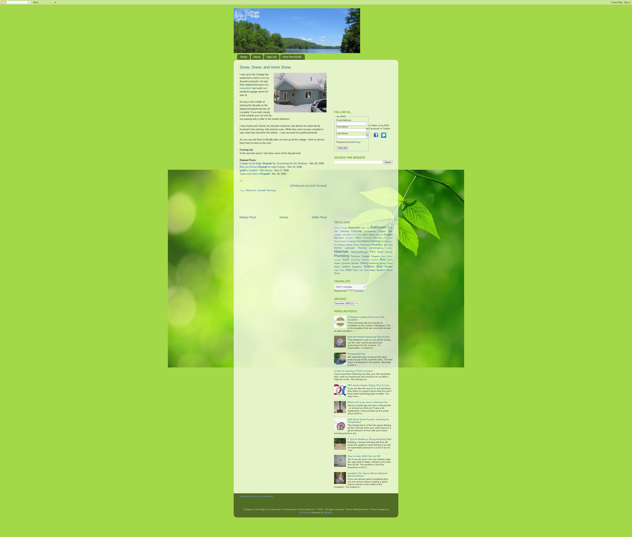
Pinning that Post (356, 354)
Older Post (319, 217)
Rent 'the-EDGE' (292, 57)
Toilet (348, 269)
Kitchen (338, 248)
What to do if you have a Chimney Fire (368, 402)
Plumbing (341, 256)
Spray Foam (386, 263)
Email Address (343, 120)
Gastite (384, 241)
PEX (372, 251)
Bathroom (251, 190)
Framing (375, 241)
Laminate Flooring (355, 248)
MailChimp (354, 142)
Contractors (370, 231)
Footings (351, 241)
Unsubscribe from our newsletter (256, 496)
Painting (389, 252)
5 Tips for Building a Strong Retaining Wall (369, 439)
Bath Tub (365, 228)
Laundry (389, 248)
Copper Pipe (385, 231)
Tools (355, 270)
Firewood (367, 238)
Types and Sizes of (255, 174)
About (256, 57)
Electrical (338, 238)
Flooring (377, 238)
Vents (366, 270)
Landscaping (376, 248)
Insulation (377, 244)
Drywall (261, 190)
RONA (345, 260)
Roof (383, 259)
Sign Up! (271, 57)
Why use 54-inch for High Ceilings (262, 167)
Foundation (363, 241)
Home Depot (345, 245)
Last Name (342, 133)
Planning (271, 190)
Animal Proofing (340, 228)
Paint (380, 252)
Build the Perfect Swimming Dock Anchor (369, 337)
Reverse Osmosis (370, 260)
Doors (372, 234)
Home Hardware (361, 245)
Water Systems (378, 270)
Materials (341, 251)
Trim (361, 270)
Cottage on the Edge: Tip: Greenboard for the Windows (273, 163)
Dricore (379, 235)
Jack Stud (388, 245)
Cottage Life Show (342, 235)
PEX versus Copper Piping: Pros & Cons (368, 385)
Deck (365, 234)
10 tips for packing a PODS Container (353, 371)
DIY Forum (357, 235)
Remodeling (355, 260)
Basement (354, 227)
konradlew (304, 512)
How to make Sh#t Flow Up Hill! (364, 456)
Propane (375, 256)
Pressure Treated (360, 256)
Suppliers (357, 266)
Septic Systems (342, 263)
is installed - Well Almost (256, 170)
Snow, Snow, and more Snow (265, 67)
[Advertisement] (283, 206)
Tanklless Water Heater (378, 266)
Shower (355, 263)
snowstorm (246, 88)
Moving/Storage (359, 252)
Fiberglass (349, 238)
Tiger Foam (339, 270)
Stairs (337, 266)
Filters (358, 238)
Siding (364, 262)
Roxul (390, 260)
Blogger (328, 512)
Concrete (356, 231)
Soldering (374, 263)
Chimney (344, 231)
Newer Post (247, 217)
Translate (358, 291)
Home (243, 57)
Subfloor (346, 266)
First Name (342, 127)
